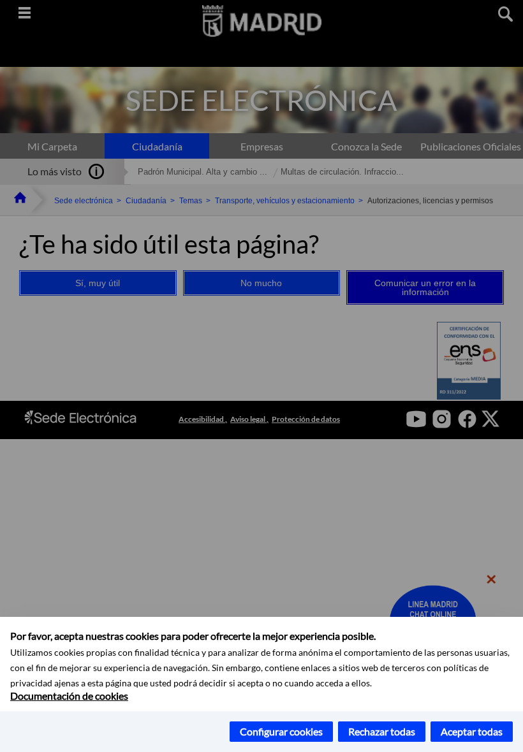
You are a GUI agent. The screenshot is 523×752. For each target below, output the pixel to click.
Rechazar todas (381, 731)
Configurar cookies (281, 731)
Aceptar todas (472, 731)
